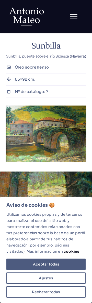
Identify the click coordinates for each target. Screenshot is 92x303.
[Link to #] (73, 16)
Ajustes (46, 278)
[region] (46, 250)
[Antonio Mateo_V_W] (27, 7)
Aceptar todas (46, 264)
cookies (71, 251)
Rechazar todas (46, 292)
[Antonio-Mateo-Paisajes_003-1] (46, 107)
